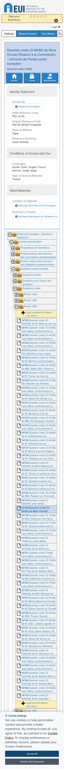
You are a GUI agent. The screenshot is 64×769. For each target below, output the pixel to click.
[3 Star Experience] (38, 17)
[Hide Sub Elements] (10, 234)
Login (55, 26)
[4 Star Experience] (42, 17)
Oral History (48, 33)
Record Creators (28, 33)
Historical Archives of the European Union (40, 205)
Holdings (9, 33)
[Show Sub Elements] (13, 248)
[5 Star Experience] (45, 17)
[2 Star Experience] (35, 17)
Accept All (32, 753)
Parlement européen (29, 106)
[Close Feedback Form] (56, 21)
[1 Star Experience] (31, 17)
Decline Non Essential (32, 761)
